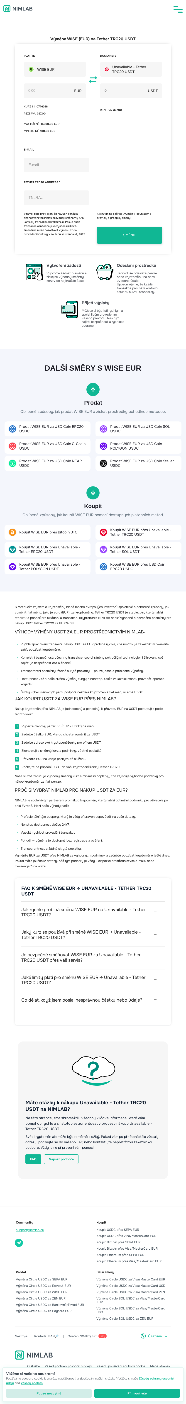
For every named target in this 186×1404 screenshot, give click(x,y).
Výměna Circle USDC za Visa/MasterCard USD (130, 1286)
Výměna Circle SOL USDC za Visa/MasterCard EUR (130, 1300)
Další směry (105, 1272)
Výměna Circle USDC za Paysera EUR (43, 1311)
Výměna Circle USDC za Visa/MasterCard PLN (130, 1292)
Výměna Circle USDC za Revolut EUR (43, 1286)
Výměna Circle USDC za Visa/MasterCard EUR (130, 1279)
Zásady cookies (32, 1383)
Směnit (129, 235)
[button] (178, 9)
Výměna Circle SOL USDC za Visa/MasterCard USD (130, 1310)
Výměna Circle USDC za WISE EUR (41, 1292)
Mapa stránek (160, 1366)
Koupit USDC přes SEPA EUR (117, 1230)
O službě (33, 1366)
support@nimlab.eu (30, 1230)
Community (24, 1222)
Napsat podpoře (61, 1159)
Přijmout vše (137, 1393)
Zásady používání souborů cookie (121, 1366)
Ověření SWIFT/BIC (86, 1336)
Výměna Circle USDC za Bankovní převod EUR (50, 1305)
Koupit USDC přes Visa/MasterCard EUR (126, 1236)
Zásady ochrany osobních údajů (68, 1366)
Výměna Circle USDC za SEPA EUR (41, 1279)
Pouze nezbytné (49, 1393)
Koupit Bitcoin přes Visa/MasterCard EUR (127, 1248)
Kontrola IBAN (46, 1336)
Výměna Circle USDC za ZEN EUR (41, 1298)
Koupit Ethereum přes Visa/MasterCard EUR (129, 1261)
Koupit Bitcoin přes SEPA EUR (118, 1242)
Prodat (21, 1272)
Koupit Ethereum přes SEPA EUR (120, 1255)
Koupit (101, 1222)
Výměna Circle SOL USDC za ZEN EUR (124, 1318)
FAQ (33, 1159)
